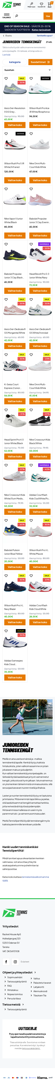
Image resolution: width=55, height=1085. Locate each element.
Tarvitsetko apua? (45, 36)
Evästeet (25, 961)
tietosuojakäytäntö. (31, 1048)
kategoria (14, 62)
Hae (48, 16)
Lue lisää (6, 54)
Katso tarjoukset (41, 29)
